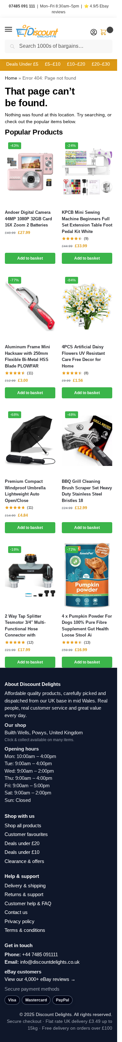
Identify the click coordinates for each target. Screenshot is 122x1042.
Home (11, 78)
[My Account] (94, 32)
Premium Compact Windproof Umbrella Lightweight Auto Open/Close (25, 491)
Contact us (16, 912)
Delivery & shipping (25, 885)
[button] (14, 29)
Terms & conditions (25, 930)
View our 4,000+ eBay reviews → (40, 979)
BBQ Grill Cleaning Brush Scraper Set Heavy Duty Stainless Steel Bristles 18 (87, 491)
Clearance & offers (24, 861)
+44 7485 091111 (40, 954)
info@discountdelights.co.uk (50, 962)
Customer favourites (26, 834)
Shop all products (23, 825)
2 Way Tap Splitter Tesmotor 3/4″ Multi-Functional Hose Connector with (25, 626)
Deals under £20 (22, 843)
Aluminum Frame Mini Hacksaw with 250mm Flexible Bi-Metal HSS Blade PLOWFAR (27, 356)
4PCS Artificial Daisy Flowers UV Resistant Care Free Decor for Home (83, 356)
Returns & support (24, 894)
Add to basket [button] (30, 258)
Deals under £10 (22, 852)
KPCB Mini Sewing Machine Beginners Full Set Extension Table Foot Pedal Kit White (87, 222)
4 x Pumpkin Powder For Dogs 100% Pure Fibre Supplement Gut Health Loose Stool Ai (87, 626)
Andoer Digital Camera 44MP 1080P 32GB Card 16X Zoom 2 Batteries (28, 218)
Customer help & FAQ (28, 903)
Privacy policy (19, 921)
